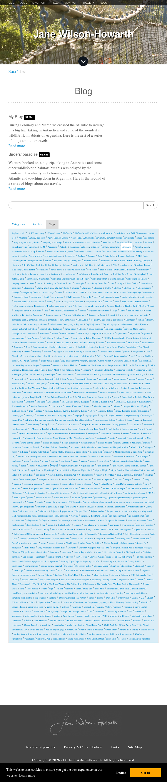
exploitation (122, 333)
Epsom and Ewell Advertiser (24, 328)
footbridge (82, 346)
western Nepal (83, 615)
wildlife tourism (57, 620)
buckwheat (55, 274)
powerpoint (50, 502)
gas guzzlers (138, 351)
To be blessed (32, 588)
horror (149, 378)
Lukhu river (32, 433)
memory (27, 447)
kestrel (53, 406)
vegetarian (128, 606)
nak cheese (65, 460)
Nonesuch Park (26, 474)
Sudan (60, 570)
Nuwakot (138, 474)
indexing (115, 387)
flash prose (18, 346)
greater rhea (45, 360)
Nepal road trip (87, 465)
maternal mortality (137, 438)
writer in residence (95, 629)
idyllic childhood (56, 387)
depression (59, 306)
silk (105, 552)
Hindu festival (20, 378)
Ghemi (23, 356)
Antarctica (74, 246)
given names (59, 356)
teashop (33, 579)
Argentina (126, 246)
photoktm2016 (54, 492)
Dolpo (122, 310)
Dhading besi (131, 306)
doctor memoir (70, 310)
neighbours (42, 465)
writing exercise (60, 634)
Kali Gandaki (53, 401)
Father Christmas (93, 337)
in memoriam (86, 387)
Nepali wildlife (63, 470)
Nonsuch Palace (55, 474)
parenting (38, 483)
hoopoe (132, 378)
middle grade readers (119, 447)
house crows (97, 383)
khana (67, 406)
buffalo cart (84, 274)
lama (117, 410)
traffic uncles (112, 588)
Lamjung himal (129, 410)
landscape (30, 415)
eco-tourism (118, 319)
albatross (68, 242)
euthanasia (32, 333)
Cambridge (44, 278)
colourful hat (110, 292)
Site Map (135, 747)
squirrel (58, 565)
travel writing (117, 593)
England (79, 324)
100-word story (53, 233)
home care (91, 378)
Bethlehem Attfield (109, 260)
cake (22, 278)
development (80, 306)
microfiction (102, 447)
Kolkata (38, 410)
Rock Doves (24, 529)
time (22, 588)
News (55, 2)
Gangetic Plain (106, 351)
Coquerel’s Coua (21, 296)
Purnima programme (116, 506)
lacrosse (101, 410)
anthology (95, 246)
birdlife (39, 265)
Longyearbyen (85, 428)
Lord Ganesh (99, 428)
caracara (40, 283)
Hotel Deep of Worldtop (60, 383)
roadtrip (149, 524)
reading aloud (146, 511)
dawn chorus (127, 301)
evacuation (44, 333)
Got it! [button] (145, 772)
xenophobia (17, 638)
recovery (74, 515)
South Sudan (24, 561)
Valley (108, 606)
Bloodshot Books (142, 265)
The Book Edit (40, 584)
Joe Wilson (80, 397)
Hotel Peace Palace (81, 383)
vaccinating (76, 606)
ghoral (31, 356)
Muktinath (130, 456)
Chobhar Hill (129, 287)
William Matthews (74, 620)
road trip (140, 524)
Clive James (70, 292)
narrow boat (104, 460)
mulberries (16, 460)
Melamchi (136, 442)
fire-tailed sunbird (63, 342)
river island (114, 524)
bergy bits (76, 260)
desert (69, 306)
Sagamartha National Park (111, 533)
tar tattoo (104, 574)
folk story (61, 346)
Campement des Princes (136, 278)
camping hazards (19, 283)
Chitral (108, 287)
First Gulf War (80, 342)
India (123, 387)
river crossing (101, 524)
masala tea (89, 438)
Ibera (45, 387)
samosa (144, 533)
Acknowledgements (40, 747)
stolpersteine (126, 565)
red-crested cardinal (117, 515)
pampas (128, 479)
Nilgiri (105, 470)
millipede (24, 451)
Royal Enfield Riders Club (99, 529)
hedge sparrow (114, 365)
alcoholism (80, 242)
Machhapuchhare (78, 433)
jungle (116, 397)
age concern (149, 237)
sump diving (115, 570)
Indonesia (132, 387)
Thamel (139, 579)
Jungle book (127, 397)
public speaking (27, 506)
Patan (96, 483)
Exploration (135, 333)
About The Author (32, 2)
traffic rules (99, 588)
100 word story (37, 233)
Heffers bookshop (139, 365)
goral (133, 356)
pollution (76, 497)
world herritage (36, 629)
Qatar (148, 506)
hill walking (67, 369)
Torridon (59, 588)
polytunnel (87, 497)
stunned (29, 570)
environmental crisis (129, 324)
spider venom (121, 561)
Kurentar (74, 410)
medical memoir (88, 442)
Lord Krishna (113, 428)
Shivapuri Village (142, 547)
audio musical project (63, 251)
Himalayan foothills (124, 369)
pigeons (66, 492)
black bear (77, 265)
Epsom (143, 324)
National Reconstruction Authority (127, 460)
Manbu (126, 433)
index (97, 387)
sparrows (54, 561)
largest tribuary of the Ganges (139, 415)
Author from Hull (103, 251)
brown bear (43, 274)
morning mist (96, 451)
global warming (87, 356)
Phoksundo (29, 492)
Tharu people (25, 584)
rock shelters (57, 529)
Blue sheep (17, 269)
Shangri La (141, 543)
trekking (52, 597)
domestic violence (135, 310)
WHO (104, 615)
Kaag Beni (147, 397)
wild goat (136, 615)
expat (87, 333)
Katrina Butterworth (39, 406)
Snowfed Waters (97, 556)
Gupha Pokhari (104, 360)
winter (97, 620)
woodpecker (59, 625)
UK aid (150, 597)
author (90, 251)
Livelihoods (105, 424)
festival (136, 337)
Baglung (81, 255)
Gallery (88, 2)
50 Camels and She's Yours (87, 233)
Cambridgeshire (117, 278)
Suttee (49, 574)
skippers (69, 556)
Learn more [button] (27, 775)
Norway (99, 474)
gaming (79, 351)
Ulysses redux (44, 602)
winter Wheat (124, 620)
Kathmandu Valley (20, 406)
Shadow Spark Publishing (89, 543)
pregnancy (62, 502)
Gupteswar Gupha (121, 360)
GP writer (24, 360)
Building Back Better (122, 274)
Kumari (57, 410)
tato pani (115, 574)
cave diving (92, 283)
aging (16, 242)
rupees (39, 533)
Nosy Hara (109, 474)
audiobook (80, 251)
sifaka (98, 552)
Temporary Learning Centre (104, 579)
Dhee (46, 310)
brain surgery (143, 269)
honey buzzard (120, 378)
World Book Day (93, 625)
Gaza (148, 351)
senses (43, 543)
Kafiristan (29, 401)
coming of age (134, 292)
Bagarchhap (70, 255)
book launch (29, 269)
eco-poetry (95, 319)
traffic (78, 588)
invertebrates (91, 392)
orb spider (43, 479)
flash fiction (133, 342)
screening (110, 538)
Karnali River (107, 401)
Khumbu (87, 406)
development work (96, 306)
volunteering (112, 611)
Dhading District (146, 306)
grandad (34, 360)
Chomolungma (144, 287)
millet (14, 451)
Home (10, 2)
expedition (96, 333)
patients (138, 483)
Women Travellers (31, 625)
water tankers (45, 615)
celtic (136, 283)
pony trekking (100, 497)
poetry (30, 497)
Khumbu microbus (102, 406)
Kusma (84, 410)
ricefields (51, 524)
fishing (92, 342)
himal (77, 369)
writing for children (77, 634)
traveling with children (135, 593)
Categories (18, 224)
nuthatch (128, 474)
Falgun (59, 337)
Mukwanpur (143, 456)
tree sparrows (40, 597)
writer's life (124, 629)
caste (70, 283)
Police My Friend (61, 497)
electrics (43, 324)
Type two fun (123, 597)
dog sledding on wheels (99, 310)
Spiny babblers (135, 561)
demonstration (25, 306)
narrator (93, 460)
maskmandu (102, 438)
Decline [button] (121, 772)
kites (31, 410)
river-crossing (128, 524)
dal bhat (79, 301)
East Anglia (83, 319)
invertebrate (78, 392)
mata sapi (122, 438)
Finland (50, 342)
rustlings (73, 533)
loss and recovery (129, 428)
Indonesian (144, 387)
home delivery (105, 378)
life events (62, 424)
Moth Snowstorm (122, 451)
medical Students (121, 442)
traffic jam (87, 588)
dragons (57, 315)
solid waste (127, 556)
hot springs (42, 383)
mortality (108, 451)
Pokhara (38, 497)
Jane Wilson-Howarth (56, 397)
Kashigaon (120, 401)
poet (23, 497)
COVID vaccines (73, 296)
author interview (120, 251)
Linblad (94, 424)
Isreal (149, 392)
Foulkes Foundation (127, 346)
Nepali (143, 465)
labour (92, 410)
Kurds (65, 410)
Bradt (102, 269)
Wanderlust (139, 611)
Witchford (136, 620)
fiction (41, 342)
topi (51, 588)
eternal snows (70, 328)
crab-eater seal (107, 296)
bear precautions (35, 260)
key (60, 406)
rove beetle (80, 529)
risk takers (88, 524)
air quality (47, 242)
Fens (128, 337)
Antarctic (63, 246)
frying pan (57, 351)
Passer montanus (52, 483)
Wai (130, 611)
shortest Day (79, 552)
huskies (22, 387)
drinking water (79, 315)
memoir (146, 442)
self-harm (34, 543)
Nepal (54, 465)
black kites (88, 265)
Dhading (119, 306)
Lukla (42, 433)
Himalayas (140, 374)
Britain (33, 274)
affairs (139, 237)
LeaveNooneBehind (83, 419)
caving (119, 283)
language (78, 415)
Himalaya (87, 369)
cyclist (58, 301)
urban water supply (36, 606)
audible (41, 251)
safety (81, 533)
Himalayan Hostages (46, 374)
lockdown (148, 424)
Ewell (79, 333)
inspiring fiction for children (58, 392)
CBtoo (128, 283)
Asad (146, 246)
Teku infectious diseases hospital (75, 579)
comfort (122, 292)
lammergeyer (17, 415)
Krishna (48, 410)
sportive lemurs (31, 565)
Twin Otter (110, 597)
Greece (56, 360)
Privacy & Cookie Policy (83, 747)
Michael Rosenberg (59, 447)
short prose (54, 552)
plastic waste (130, 492)
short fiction (41, 552)
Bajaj (100, 255)
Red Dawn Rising (99, 515)
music (26, 460)
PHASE (106, 488)
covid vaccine (57, 296)
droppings (93, 315)
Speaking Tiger (67, 561)
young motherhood (76, 638)
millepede (149, 447)
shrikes (90, 552)
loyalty (21, 433)
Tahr (83, 574)
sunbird (127, 570)
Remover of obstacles (94, 520)
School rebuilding (61, 538)
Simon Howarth (116, 552)
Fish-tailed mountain (116, 342)
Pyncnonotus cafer (135, 506)
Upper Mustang (117, 602)
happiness (46, 365)
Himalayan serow (84, 374)
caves (112, 283)
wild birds (124, 615)
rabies (14, 511)
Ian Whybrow (34, 387)
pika (74, 492)
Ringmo (77, 524)
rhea (150, 520)
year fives (40, 638)
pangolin (17, 483)
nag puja (54, 460)
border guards (56, 269)
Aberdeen (23, 237)
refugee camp (32, 520)
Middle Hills (136, 447)
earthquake (143, 315)
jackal (24, 397)
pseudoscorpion (140, 502)
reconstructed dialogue (48, 515)
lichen (52, 424)
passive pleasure (84, 483)
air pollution (34, 242)
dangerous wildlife (94, 301)
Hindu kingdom (36, 378)
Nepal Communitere (69, 465)
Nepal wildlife (131, 465)
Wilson (88, 620)
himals (151, 374)
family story (78, 337)
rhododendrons (33, 524)
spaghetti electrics (40, 561)
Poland (48, 497)
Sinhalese (16, 556)
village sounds (79, 611)
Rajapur (54, 511)
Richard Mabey (64, 524)
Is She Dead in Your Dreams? (131, 392)
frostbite (47, 351)
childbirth (48, 287)
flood (28, 346)
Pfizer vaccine (94, 488)
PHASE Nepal (118, 488)
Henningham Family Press (33, 369)
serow (51, 543)
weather (57, 615)
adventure (100, 237)
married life (17, 438)
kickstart (116, 406)
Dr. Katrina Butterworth (32, 315)
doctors (83, 310)
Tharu (14, 584)
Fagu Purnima (33, 337)
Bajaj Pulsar (110, 255)
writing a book (147, 629)
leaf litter (29, 419)
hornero (141, 378)
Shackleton (71, 543)
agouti (24, 242)
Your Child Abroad (95, 638)
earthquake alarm (19, 319)
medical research (105, 442)
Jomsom (102, 397)
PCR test (16, 488)
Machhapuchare (61, 433)
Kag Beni (41, 401)
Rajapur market (97, 511)
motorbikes (22, 456)
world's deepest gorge (55, 629)
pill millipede (116, 492)
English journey (93, 324)
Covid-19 (87, 296)
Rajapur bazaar (66, 511)
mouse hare (106, 456)
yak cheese (29, 638)
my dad (45, 460)
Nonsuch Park (70, 474)
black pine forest (103, 265)
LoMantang (35, 428)
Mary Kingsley (59, 438)
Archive (37, 224)
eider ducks (17, 324)
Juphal (138, 397)
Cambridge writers (99, 278)
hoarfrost (49, 378)
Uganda (135, 597)
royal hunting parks (122, 529)
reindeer (53, 520)
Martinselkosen (44, 438)
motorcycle (35, 456)
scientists (89, 538)
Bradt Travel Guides (116, 269)
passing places (68, 483)
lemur (129, 419)
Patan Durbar (106, 483)
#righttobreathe (18, 233)
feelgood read (118, 337)
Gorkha (148, 356)
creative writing (147, 296)
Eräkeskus (57, 328)
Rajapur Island (81, 511)
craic (117, 296)
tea (150, 574)
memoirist (16, 447)
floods (52, 346)
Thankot (149, 579)
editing (141, 319)
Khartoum (76, 406)
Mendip (36, 447)
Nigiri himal (86, 470)
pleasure (141, 492)
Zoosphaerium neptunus (139, 638)
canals (31, 283)
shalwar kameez (127, 543)
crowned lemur (20, 301)
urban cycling (132, 602)
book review (42, 269)
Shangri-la (16, 547)
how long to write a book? (116, 383)
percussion (57, 488)
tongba (44, 588)
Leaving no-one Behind (105, 419)
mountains (94, 456)
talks (96, 574)
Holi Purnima (68, 378)
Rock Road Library (40, 529)
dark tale (108, 301)
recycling (85, 515)
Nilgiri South (116, 470)
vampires (117, 606)
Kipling (144, 406)
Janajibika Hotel (37, 397)
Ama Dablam (108, 242)
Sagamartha (92, 533)
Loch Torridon (135, 424)
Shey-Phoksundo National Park (51, 547)
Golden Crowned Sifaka (107, 356)
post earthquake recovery (119, 497)
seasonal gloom (123, 538)
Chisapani (98, 287)
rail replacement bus (28, 511)
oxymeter (108, 479)
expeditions (109, 333)
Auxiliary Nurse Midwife (31, 255)
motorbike (137, 451)
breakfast (16, 274)
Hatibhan (74, 365)
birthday (55, 265)
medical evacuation (70, 442)
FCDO (107, 337)
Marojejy (147, 433)
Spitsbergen (17, 565)
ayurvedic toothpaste (53, 255)
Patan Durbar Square (124, 483)
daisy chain (69, 301)
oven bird (54, 479)
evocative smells (67, 333)
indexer (105, 387)
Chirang (75, 287)
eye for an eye (18, 337)
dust (120, 315)
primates (120, 502)
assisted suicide (18, 251)
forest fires (111, 346)
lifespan (85, 424)
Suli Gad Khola (72, 570)
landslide (40, 415)
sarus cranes (45, 538)
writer (81, 629)
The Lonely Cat (104, 584)
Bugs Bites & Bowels (100, 274)
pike (81, 492)
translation (32, 593)
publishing (52, 506)
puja (62, 506)
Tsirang (100, 597)
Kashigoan (131, 401)
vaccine (99, 606)
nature (23, 465)
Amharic (148, 242)
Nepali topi (49, 470)
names (75, 460)
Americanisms (136, 242)
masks (112, 438)
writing (135, 629)
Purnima (100, 506)
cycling (50, 301)
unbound (56, 602)
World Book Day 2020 (114, 625)
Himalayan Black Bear (103, 369)
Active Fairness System (58, 237)
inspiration (38, 392)
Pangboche (149, 479)
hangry (36, 365)
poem (16, 497)
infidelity (27, 392)
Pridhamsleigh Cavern (79, 502)
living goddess (119, 424)
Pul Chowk (71, 506)
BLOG (103, 2)
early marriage (130, 315)
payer (147, 483)
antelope (85, 246)
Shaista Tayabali (111, 543)
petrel (83, 488)
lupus (50, 433)
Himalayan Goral (143, 369)
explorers (146, 333)
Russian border (50, 533)
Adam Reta (76, 237)
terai (132, 579)
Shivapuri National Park (121, 547)
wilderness (16, 620)
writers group (111, 629)
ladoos (110, 410)
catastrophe (79, 283)
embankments (56, 324)
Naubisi (31, 465)
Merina (46, 447)
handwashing (145, 360)
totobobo (69, 588)
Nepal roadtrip (103, 465)
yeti (48, 638)
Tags (52, 224)
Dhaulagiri (36, 310)
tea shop (15, 579)
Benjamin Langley (61, 260)
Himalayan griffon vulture (23, 374)
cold (89, 292)
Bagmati (91, 255)
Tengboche (122, 579)
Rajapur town (112, 511)
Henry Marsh (53, 369)
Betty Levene (126, 260)
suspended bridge (27, 574)
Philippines (17, 492)
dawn (117, 301)
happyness (57, 365)
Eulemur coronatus (113, 328)
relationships (64, 520)
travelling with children (22, 597)
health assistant (99, 365)
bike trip (15, 265)
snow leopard (81, 556)
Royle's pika (139, 529)
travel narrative (102, 593)
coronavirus (36, 296)
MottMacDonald (49, 456)
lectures (121, 419)
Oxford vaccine (84, 479)
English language (109, 324)
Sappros (23, 538)
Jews (70, 397)
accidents (41, 237)
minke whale (57, 451)
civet (36, 292)
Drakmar (67, 315)
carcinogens (51, 283)
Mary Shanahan (75, 438)
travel (42, 593)
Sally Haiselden (132, 533)
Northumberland (86, 474)
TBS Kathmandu (138, 574)
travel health (69, 593)
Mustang (35, 460)
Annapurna (52, 246)
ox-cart (64, 479)
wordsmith (79, 625)
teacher (25, 579)
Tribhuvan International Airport (72, 597)
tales (89, 574)
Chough (15, 292)
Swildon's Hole (71, 574)
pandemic (138, 479)
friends (27, 351)
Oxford (72, 479)
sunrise (136, 570)
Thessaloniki (134, 584)
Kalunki (95, 401)
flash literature (148, 342)
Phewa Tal (146, 488)
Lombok (46, 428)
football (71, 346)
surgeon (145, 570)
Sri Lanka (68, 565)
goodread (124, 356)
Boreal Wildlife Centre (75, 269)
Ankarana (33, 246)
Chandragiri (29, 287)
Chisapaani (86, 287)
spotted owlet (47, 565)
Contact (71, 2)
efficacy (149, 319)
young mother (59, 638)
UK (142, 597)
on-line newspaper (28, 479)
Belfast (48, 260)
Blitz (115, 265)
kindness (135, 406)
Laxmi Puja (17, 419)
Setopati (59, 543)
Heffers (126, 365)
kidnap (126, 406)
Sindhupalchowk (133, 552)
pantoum (28, 483)
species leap (81, 561)
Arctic (105, 246)
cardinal (61, 283)
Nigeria (75, 470)
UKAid (32, 602)
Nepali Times (36, 470)
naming (84, 460)
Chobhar (117, 287)
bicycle (147, 260)
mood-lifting (81, 451)
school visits (77, 538)
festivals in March (28, 342)
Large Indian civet (116, 415)
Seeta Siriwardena (19, 543)
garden (118, 351)
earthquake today (55, 319)
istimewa (16, 397)
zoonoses (122, 638)
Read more (16, 145)
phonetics (41, 492)
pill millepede (101, 492)
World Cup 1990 (133, 625)
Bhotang (138, 260)
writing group (95, 634)
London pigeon (58, 428)
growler (92, 360)
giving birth (72, 356)
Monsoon (69, 451)
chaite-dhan (145, 283)
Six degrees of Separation (34, 556)
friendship (36, 351)
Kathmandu (145, 401)
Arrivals (138, 246)
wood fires (46, 625)
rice (43, 524)
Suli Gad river (88, 570)
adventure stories (114, 237)
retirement (141, 520)
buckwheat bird (69, 274)
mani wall (136, 433)
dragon (49, 315)
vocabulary (99, 611)
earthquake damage (37, 319)
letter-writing (33, 424)
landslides (51, 415)
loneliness (72, 428)
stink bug (114, 565)
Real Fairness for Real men (24, 515)
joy (109, 397)
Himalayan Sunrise (102, 374)
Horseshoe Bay (18, 383)
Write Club (72, 629)
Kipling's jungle (19, 410)
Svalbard (58, 574)
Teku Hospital (52, 579)
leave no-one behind (64, 419)
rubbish (150, 529)
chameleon (16, 287)
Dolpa (114, 310)
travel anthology (54, 593)
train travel (125, 588)
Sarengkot (33, 538)
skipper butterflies (55, 556)
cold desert (98, 292)
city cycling (27, 292)
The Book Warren (56, 584)
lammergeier (143, 410)
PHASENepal (133, 488)
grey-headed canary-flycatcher (74, 360)
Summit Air (102, 570)
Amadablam (122, 242)
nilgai (97, 470)
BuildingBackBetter (143, 274)
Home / (13, 71)
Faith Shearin (47, 337)
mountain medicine (78, 456)
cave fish (103, 283)
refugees (43, 520)
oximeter (97, 479)
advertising (129, 237)
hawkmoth (85, 365)
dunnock (111, 315)
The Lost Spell (119, 584)
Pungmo (90, 506)
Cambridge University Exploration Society (70, 278)
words (69, 625)
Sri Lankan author (83, 565)
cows (96, 296)
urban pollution (18, 606)
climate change (47, 292)
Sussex (41, 574)
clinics (59, 292)
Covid (46, 296)
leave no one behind (44, 419)
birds (47, 265)
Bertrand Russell (91, 260)
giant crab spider (44, 356)
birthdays (66, 265)
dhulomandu (56, 310)
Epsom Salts (45, 328)
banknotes (130, 255)
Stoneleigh (139, 565)
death (14, 306)
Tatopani (125, 574)
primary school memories (102, 502)
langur (102, 415)
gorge (140, 356)
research (131, 520)
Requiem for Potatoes (115, 520)
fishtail (101, 342)
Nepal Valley (117, 465)
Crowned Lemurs (36, 301)
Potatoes (30, 502)
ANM (42, 246)
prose (128, 502)
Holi (57, 378)
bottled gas (92, 269)
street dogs (18, 570)
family (67, 337)
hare (66, 365)
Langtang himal (65, 415)
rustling (63, 533)
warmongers (17, 615)
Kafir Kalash (17, 401)
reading (134, 511)
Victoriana (26, 611)
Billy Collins (28, 265)
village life (66, 611)
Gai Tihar (69, 351)
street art (150, 565)
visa (90, 611)
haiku (134, 360)
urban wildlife (53, 606)
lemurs (137, 419)
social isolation (113, 556)
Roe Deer (69, 529)
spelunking (107, 561)
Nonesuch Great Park (134, 470)
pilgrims (89, 492)
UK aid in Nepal (19, 602)
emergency (68, 324)
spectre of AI (94, 561)
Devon (110, 306)
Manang (116, 433)
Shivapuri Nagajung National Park (94, 547)
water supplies (31, 615)
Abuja (32, 237)
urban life (145, 602)
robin (14, 529)
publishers (41, 506)
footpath (93, 346)
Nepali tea (22, 470)
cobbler (81, 292)
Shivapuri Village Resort (23, 552)
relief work (77, 520)
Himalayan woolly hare (123, 374)
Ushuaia (65, 606)
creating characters (129, 296)
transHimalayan (18, 593)
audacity (31, 251)
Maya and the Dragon (30, 442)
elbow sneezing (31, 324)
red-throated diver (136, 515)
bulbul (15, 278)
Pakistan (118, 479)
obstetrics (149, 474)
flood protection (40, 346)
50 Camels (67, 233)
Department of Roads (43, 306)
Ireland (102, 392)
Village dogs (53, 611)
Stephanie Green (101, 565)
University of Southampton (75, 602)
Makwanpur (105, 433)
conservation (148, 292)
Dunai (102, 315)
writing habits (109, 634)
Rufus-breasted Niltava (23, 533)
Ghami (15, 356)
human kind (136, 383)
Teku (41, 579)
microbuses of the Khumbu (82, 447)
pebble (25, 488)
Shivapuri (72, 547)
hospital (31, 383)
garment (126, 351)
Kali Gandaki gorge (70, 401)
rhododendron (18, 524)
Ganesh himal (91, 351)
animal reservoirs (19, 246)
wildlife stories (40, 620)
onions (15, 479)
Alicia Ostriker (93, 242)
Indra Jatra (16, 392)
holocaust (81, 378)
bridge (25, 274)
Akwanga (58, 242)
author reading (136, 251)
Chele (39, 287)
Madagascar (93, 433)
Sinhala (146, 552)
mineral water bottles (40, 451)
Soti (14, 561)
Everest (55, 333)
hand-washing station (21, 365)
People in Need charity (41, 488)
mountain (63, 456)
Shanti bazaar (29, 547)
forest (101, 346)
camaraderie (32, 278)
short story (66, 552)
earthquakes (70, 319)
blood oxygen (126, 265)
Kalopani (85, 401)
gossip (15, 360)
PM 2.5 (151, 492)
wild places (147, 615)
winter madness (109, 620)
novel (119, 474)
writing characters (42, 634)
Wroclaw (138, 634)
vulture (123, 611)
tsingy (91, 597)
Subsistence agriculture (45, 570)
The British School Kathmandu (80, 584)
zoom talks (111, 638)
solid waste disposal (143, 556)
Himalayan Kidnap (66, 374)
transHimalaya (138, 588)
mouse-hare (118, 456)
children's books (62, 287)
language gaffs (91, 415)
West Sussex (68, 615)
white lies (95, 615)
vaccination (89, 606)
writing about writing (23, 634)
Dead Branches (141, 301)
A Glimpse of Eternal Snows (113, 233)
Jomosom (91, 397)
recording (64, 515)
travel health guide (85, 593)
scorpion (99, 538)
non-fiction (40, 474)
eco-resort (106, 319)
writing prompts (125, 634)
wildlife (27, 620)
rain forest (44, 511)
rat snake (125, 511)
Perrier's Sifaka (71, 488)
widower (113, 615)
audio (49, 251)
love (141, 428)
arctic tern (114, 246)
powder (40, 502)
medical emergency (51, 442)
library (44, 424)
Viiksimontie (39, 611)
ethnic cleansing (96, 328)
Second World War (141, 538)
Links (115, 747)
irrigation (112, 392)
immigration (72, 387)
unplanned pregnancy (98, 602)
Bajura (121, 255)
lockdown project (19, 428)
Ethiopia (82, 328)
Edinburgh (130, 319)
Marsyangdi (30, 438)
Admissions (88, 237)
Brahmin (131, 269)
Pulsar (81, 506)
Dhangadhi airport (21, 310)
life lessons (74, 424)
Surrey (15, 574)
